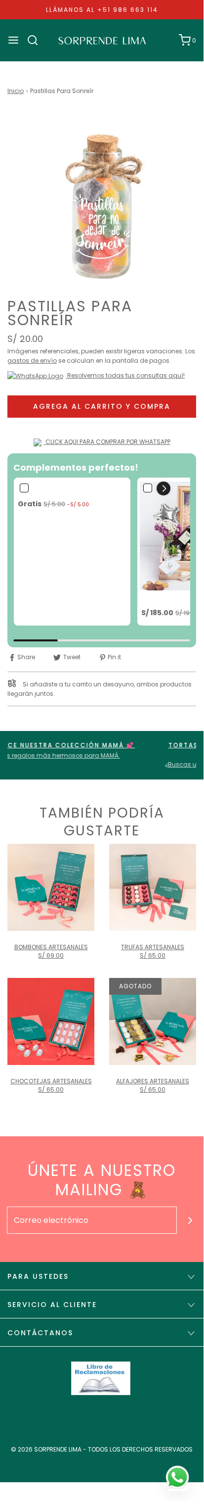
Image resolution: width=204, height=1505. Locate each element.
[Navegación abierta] (13, 40)
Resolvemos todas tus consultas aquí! (125, 375)
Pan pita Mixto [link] (42, 490)
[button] (101, 204)
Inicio (15, 91)
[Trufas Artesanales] (152, 887)
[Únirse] (190, 1220)
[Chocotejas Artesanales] (50, 1021)
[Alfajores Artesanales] (152, 1021)
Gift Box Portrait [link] (168, 599)
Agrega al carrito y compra (101, 406)
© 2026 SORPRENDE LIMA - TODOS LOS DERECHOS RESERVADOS (102, 1449)
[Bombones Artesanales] (50, 887)
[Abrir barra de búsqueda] (36, 40)
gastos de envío (32, 360)
